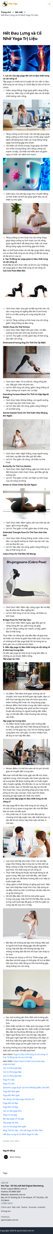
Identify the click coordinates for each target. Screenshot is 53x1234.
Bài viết (19, 12)
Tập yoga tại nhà (10, 1122)
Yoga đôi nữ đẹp (10, 1103)
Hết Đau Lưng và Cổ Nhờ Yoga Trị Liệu (20, 1134)
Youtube (32, 1207)
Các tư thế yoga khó (12, 1111)
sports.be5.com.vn (9, 1220)
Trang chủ (6, 12)
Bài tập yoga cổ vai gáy (13, 1118)
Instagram (6, 1211)
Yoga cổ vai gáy (10, 1114)
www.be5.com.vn (17, 1194)
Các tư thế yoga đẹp (12, 1068)
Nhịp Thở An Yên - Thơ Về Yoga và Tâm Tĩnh (23, 1130)
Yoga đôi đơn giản (11, 1091)
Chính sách (6, 1207)
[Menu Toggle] (49, 3)
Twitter (24, 1207)
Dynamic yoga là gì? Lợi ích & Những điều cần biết (26, 1087)
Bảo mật (16, 1207)
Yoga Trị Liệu (9, 1079)
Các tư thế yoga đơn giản (14, 1126)
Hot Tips (13, 3)
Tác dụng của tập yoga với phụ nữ (18, 1099)
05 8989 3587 (15, 1191)
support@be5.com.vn (17, 1188)
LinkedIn (41, 1207)
